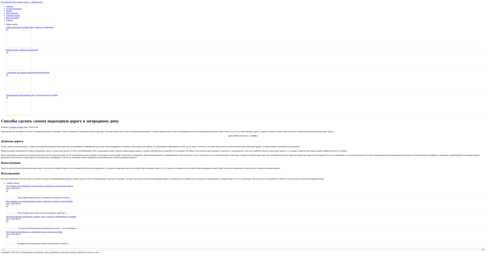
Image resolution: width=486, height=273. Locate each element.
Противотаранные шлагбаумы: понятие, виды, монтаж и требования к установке (41, 216)
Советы (9, 20)
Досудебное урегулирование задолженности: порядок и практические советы (39, 186)
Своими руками (13, 15)
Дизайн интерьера (14, 9)
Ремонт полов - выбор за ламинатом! (22, 50)
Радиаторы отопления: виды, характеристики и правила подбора (34, 232)
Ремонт (9, 11)
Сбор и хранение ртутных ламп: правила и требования (30, 27)
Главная (9, 6)
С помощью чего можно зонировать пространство (27, 72)
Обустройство (12, 13)
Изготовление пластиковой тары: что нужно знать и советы (32, 95)
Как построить (12, 18)
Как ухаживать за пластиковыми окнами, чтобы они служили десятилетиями (39, 201)
